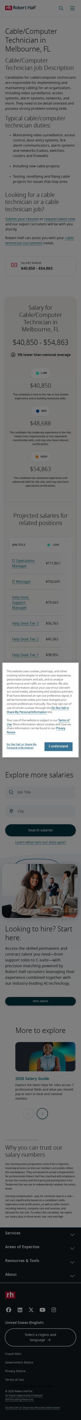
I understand (58, 746)
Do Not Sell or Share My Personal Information (22, 746)
